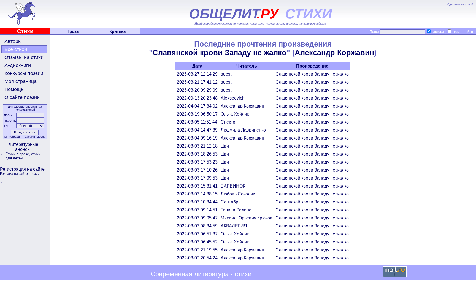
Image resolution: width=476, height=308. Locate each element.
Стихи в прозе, (18, 154)
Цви (225, 146)
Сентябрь (230, 202)
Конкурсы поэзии (23, 73)
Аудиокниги (17, 65)
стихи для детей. (23, 156)
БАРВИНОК (233, 186)
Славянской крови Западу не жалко (219, 53)
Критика (117, 31)
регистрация (12, 136)
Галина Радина (236, 210)
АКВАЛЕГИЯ (234, 226)
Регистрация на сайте (22, 169)
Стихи (25, 31)
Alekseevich (233, 98)
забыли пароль (35, 136)
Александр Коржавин (334, 53)
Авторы (13, 41)
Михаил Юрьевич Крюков (246, 218)
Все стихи (15, 49)
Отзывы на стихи (24, 57)
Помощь (13, 89)
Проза (72, 31)
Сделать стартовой (460, 4)
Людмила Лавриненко (243, 130)
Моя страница (20, 81)
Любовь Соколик (238, 194)
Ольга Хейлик (235, 114)
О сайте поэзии (22, 97)
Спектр (228, 122)
